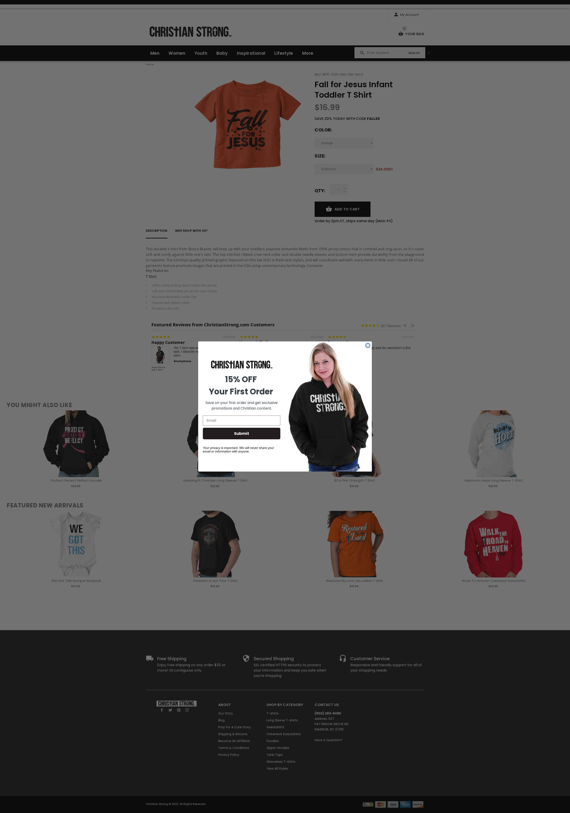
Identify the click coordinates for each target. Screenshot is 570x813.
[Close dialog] (368, 345)
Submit (241, 433)
